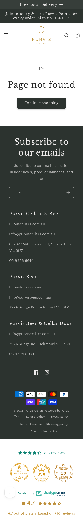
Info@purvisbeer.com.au (30, 297)
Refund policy (35, 416)
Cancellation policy (44, 431)
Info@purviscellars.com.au (32, 234)
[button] (6, 35)
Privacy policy (59, 416)
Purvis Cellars (34, 410)
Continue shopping (41, 103)
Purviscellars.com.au (27, 224)
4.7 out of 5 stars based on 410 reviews (41, 513)
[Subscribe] (68, 192)
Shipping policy (57, 424)
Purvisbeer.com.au (25, 287)
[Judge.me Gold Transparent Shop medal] (19, 472)
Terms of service (31, 424)
